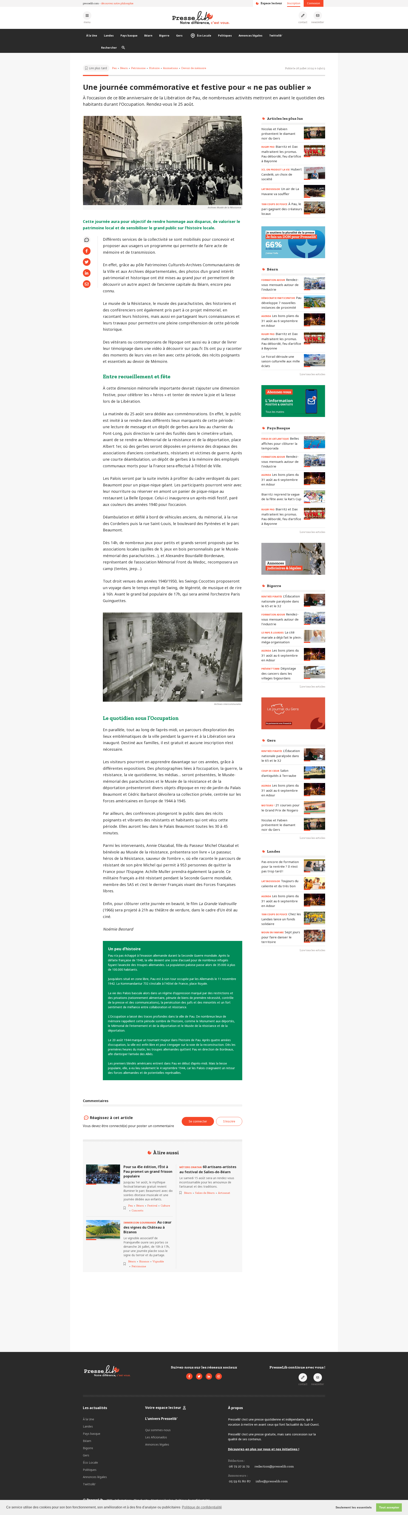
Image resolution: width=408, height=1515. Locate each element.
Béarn (148, 35)
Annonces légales (250, 35)
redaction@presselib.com (274, 1466)
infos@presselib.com (272, 1481)
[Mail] (87, 284)
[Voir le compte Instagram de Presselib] (218, 1376)
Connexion (313, 3)
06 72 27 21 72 (239, 1466)
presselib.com (91, 3)
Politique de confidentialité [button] (202, 1507)
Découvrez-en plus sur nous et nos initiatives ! (263, 1449)
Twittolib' (275, 35)
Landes (109, 35)
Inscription (293, 3)
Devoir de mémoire (193, 68)
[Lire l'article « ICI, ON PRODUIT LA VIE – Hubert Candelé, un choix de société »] (314, 173)
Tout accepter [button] (389, 1507)
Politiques (225, 35)
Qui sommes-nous (158, 1430)
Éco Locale (204, 35)
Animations (170, 68)
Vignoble (158, 1261)
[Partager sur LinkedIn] (87, 273)
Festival (152, 1205)
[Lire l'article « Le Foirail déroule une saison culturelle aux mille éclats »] (314, 360)
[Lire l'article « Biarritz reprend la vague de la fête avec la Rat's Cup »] (314, 496)
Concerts (137, 1210)
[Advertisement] (293, 1024)
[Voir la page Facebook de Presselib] (189, 1376)
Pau (114, 68)
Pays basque (128, 35)
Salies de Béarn (205, 1193)
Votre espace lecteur (163, 1407)
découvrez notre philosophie (117, 3)
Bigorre (164, 35)
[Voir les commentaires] (87, 240)
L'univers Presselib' (161, 1418)
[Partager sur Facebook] (87, 251)
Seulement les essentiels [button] (354, 1507)
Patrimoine (138, 68)
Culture (165, 1205)
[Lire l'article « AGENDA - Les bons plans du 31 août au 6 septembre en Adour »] (314, 319)
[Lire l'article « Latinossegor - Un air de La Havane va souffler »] (314, 191)
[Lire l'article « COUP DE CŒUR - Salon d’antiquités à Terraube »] (314, 772)
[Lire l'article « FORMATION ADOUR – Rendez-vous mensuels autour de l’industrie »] (314, 283)
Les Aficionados (156, 1437)
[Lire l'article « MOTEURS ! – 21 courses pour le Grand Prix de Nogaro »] (314, 807)
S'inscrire (376, 1491)
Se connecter (198, 1121)
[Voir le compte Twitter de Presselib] (199, 1376)
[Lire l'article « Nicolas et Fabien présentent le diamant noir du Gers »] (314, 133)
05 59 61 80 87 (240, 1481)
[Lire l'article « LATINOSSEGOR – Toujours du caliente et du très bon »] (314, 883)
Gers (179, 35)
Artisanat (224, 1193)
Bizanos (144, 1261)
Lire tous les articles (312, 374)
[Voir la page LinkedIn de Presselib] (209, 1376)
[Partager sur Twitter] (87, 262)
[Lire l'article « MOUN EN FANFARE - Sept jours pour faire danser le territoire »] (314, 936)
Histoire (154, 68)
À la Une (91, 35)
